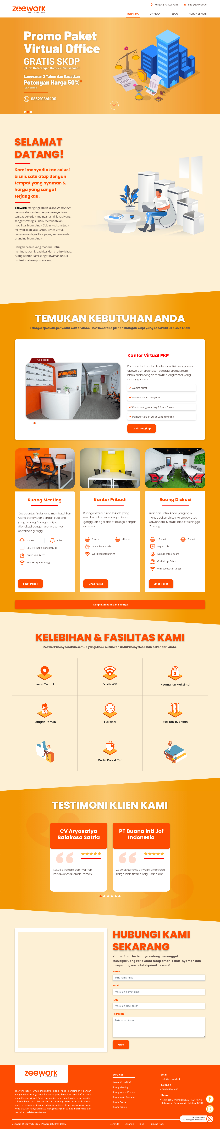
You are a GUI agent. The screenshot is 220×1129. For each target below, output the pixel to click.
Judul (116, 999)
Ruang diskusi (120, 1106)
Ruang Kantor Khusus (124, 1092)
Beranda (133, 13)
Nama (116, 971)
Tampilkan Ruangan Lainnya (110, 604)
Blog (175, 13)
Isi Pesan (118, 1013)
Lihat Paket (30, 583)
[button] (101, 896)
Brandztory (60, 1123)
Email (116, 985)
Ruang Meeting (120, 1087)
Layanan (155, 13)
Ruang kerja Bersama (124, 1096)
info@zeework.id (197, 4)
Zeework (16, 1123)
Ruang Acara (119, 1101)
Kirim (121, 1044)
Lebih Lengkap (142, 428)
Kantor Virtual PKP (122, 1082)
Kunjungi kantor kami (166, 4)
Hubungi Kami (198, 13)
